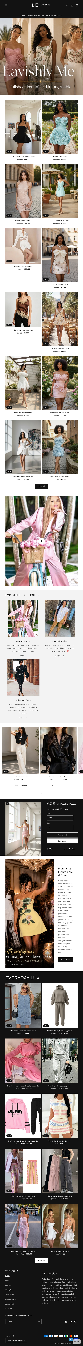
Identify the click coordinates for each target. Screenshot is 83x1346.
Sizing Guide (9, 1290)
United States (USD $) (15, 1340)
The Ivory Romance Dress (23, 412)
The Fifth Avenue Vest (20, 777)
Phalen (21, 718)
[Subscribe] (39, 1321)
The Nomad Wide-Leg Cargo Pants (59, 1196)
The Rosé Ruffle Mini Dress (59, 412)
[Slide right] (46, 793)
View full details (69, 849)
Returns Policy (10, 1299)
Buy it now (62, 841)
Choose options (20, 785)
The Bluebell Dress (60, 156)
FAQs (7, 1280)
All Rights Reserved (72, 1343)
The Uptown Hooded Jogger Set (59, 1086)
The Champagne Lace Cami (23, 330)
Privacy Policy (10, 1304)
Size (48, 823)
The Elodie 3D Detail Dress (59, 476)
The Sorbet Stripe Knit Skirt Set (59, 1141)
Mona (22, 656)
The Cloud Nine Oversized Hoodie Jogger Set (23, 1086)
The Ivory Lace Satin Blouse (59, 777)
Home (7, 1275)
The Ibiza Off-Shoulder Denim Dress (23, 1031)
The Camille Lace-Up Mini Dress (23, 156)
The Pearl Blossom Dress (60, 220)
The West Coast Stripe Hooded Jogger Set (23, 1141)
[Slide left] (37, 793)
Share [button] (51, 849)
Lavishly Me (63, 1343)
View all (41, 486)
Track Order (9, 1294)
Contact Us (9, 1309)
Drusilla (58, 656)
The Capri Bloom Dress (60, 284)
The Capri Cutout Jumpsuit (59, 1251)
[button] (6, 5)
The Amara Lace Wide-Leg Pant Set (23, 1251)
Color (49, 814)
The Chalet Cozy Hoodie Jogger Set (59, 1031)
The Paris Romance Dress (60, 348)
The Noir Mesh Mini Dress (23, 266)
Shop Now (65, 960)
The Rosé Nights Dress (23, 220)
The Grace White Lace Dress (23, 476)
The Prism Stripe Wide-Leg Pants (23, 1196)
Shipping (8, 1285)
